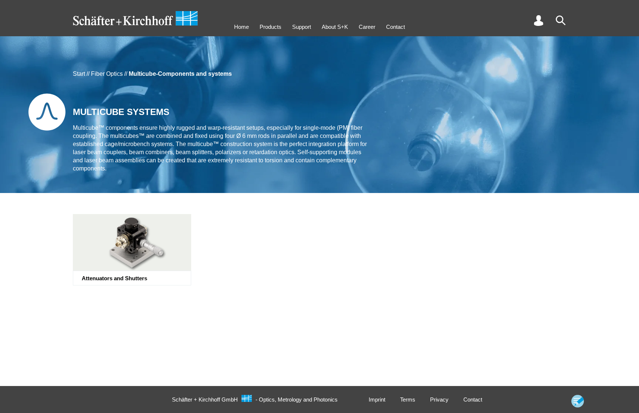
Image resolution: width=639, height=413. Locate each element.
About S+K (335, 27)
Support (301, 27)
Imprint (377, 399)
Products (270, 27)
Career (367, 27)
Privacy (439, 399)
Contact (395, 27)
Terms (407, 399)
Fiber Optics (107, 74)
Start (79, 74)
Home (241, 27)
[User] (538, 20)
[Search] (560, 20)
